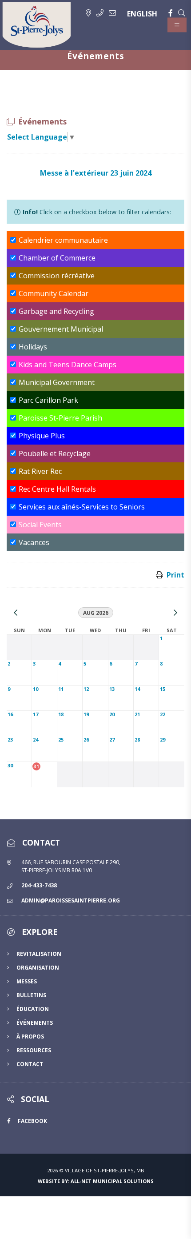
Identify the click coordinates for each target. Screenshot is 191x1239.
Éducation (32, 1009)
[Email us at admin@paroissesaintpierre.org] (112, 13)
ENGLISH (142, 14)
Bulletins (31, 995)
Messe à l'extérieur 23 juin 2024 (95, 173)
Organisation (37, 967)
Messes (26, 981)
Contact (29, 1064)
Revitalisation (38, 954)
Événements (34, 1022)
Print (175, 575)
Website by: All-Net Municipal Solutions (96, 1181)
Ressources (33, 1050)
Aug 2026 (95, 613)
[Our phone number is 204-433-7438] (99, 13)
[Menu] (177, 25)
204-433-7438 (39, 885)
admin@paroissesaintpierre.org (70, 900)
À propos (30, 1036)
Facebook (32, 1121)
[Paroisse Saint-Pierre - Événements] (36, 25)
